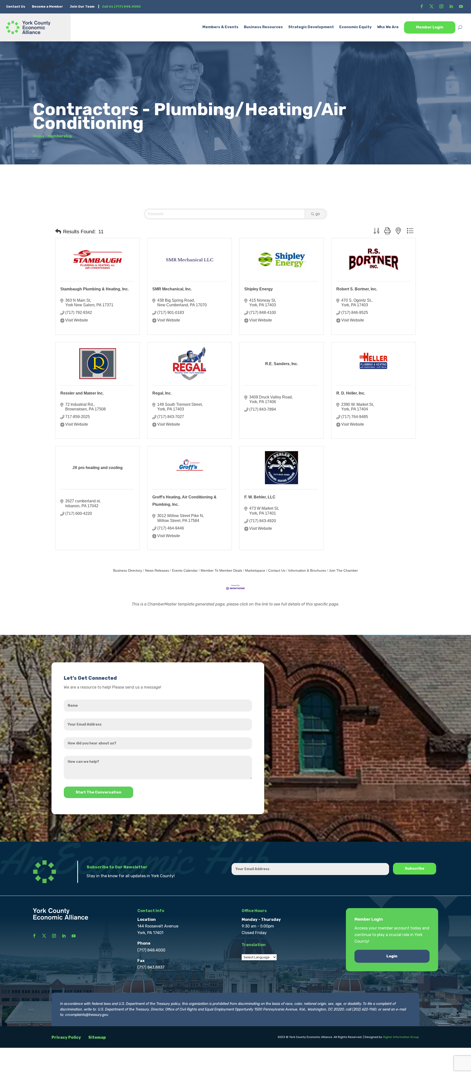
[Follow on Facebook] (422, 6)
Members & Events (220, 27)
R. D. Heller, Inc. (350, 393)
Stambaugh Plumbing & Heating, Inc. (94, 289)
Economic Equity (355, 27)
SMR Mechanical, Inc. (172, 289)
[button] (58, 231)
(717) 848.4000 (151, 950)
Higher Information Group (401, 1037)
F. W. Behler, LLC (259, 497)
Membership (59, 136)
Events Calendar (185, 570)
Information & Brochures (307, 570)
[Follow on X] (431, 6)
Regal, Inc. (162, 393)
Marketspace (255, 570)
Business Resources (263, 27)
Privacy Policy (66, 1037)
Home (38, 136)
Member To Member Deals (221, 570)
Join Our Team (82, 6)
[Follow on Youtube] (461, 6)
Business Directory (127, 570)
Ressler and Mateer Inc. (82, 393)
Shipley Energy (258, 289)
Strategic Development (311, 27)
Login (391, 956)
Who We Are (388, 27)
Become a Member (47, 6)
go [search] (317, 214)
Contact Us (16, 6)
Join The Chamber (343, 570)
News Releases (157, 570)
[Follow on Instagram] (441, 6)
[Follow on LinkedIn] (451, 6)
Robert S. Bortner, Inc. (356, 289)
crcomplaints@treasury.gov (86, 1015)
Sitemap (97, 1037)
